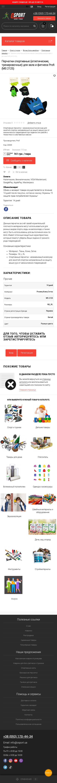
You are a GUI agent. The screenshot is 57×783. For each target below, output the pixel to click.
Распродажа (28, 635)
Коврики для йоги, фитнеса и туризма (28, 663)
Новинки (28, 631)
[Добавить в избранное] (54, 75)
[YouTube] (16, 761)
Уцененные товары (28, 640)
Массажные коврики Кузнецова (28, 658)
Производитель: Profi (11, 141)
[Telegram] (5, 767)
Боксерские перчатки (28, 673)
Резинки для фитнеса (28, 677)
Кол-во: (9, 167)
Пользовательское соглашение (28, 724)
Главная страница (27, 390)
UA (31, 6)
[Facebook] (5, 761)
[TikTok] (10, 767)
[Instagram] (10, 761)
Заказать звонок (44, 18)
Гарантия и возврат (29, 705)
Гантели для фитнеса (28, 682)
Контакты (28, 715)
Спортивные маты (28, 668)
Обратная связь (28, 710)
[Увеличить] (28, 96)
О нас (28, 626)
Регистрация (50, 7)
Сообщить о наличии (21, 160)
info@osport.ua (19, 742)
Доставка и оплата (28, 700)
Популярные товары (28, 645)
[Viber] (21, 761)
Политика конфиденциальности (29, 719)
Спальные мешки (28, 687)
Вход (39, 7)
